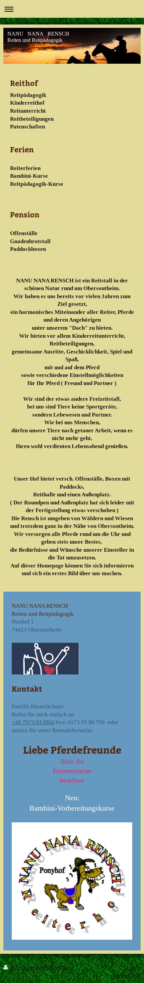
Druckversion (27, 968)
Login (134, 968)
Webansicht (127, 975)
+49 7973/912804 (33, 722)
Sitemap (59, 968)
